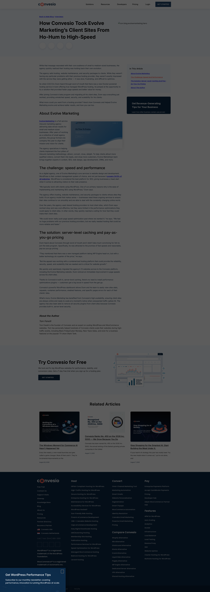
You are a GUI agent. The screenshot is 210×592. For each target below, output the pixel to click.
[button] (62, 571)
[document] (105, 296)
